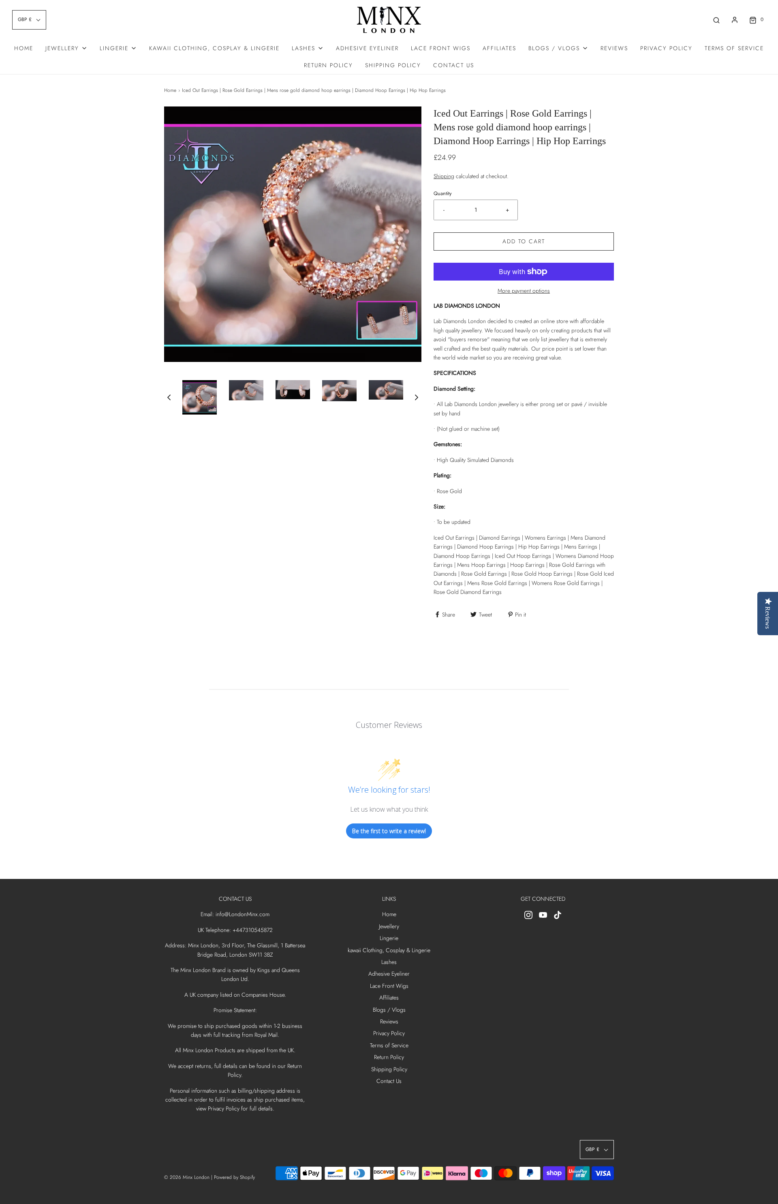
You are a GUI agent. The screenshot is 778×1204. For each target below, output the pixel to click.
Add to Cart (523, 241)
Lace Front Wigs (440, 48)
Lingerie (389, 938)
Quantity (443, 193)
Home (23, 48)
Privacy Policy (666, 48)
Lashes (389, 962)
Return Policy (328, 65)
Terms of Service (734, 48)
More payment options (524, 291)
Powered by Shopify (234, 1177)
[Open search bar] (716, 19)
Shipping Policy (393, 65)
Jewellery (389, 926)
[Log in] (735, 19)
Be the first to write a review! (389, 831)
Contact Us (453, 65)
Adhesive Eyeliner (367, 48)
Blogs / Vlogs (389, 1010)
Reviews (614, 48)
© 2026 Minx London (186, 1177)
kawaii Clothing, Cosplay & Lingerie (214, 48)
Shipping (444, 176)
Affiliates (499, 48)
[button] (169, 397)
